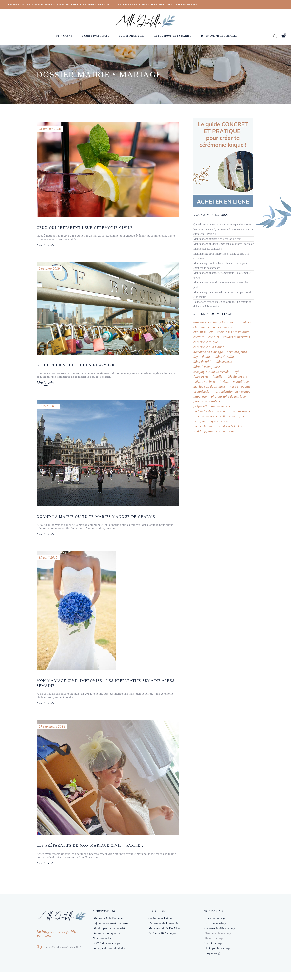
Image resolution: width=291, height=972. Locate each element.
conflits (213, 337)
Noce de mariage (214, 918)
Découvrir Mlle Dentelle (108, 918)
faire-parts (200, 376)
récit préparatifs (230, 416)
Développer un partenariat (109, 928)
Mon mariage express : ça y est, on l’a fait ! (217, 238)
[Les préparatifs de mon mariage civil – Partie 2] (108, 777)
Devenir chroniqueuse (106, 933)
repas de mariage (235, 411)
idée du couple (236, 376)
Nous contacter (102, 938)
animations (201, 322)
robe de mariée (203, 416)
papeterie (200, 396)
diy (195, 357)
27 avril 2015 (48, 406)
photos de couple (205, 401)
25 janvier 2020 (50, 129)
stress (221, 421)
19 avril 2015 (48, 557)
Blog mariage (212, 953)
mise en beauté (240, 386)
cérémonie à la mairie (208, 347)
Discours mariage (215, 923)
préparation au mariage (210, 406)
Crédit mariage (213, 943)
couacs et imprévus (236, 337)
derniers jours (237, 352)
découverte (224, 362)
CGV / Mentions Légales (108, 943)
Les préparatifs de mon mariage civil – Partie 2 (90, 845)
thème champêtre (205, 426)
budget (218, 322)
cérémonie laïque (205, 342)
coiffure (198, 337)
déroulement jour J (206, 367)
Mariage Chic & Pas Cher (164, 928)
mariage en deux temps (209, 386)
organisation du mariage (233, 391)
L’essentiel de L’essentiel (163, 923)
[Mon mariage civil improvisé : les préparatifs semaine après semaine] (76, 610)
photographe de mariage (228, 396)
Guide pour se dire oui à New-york (76, 365)
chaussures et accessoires (211, 327)
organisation (202, 391)
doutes (206, 357)
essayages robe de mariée (211, 372)
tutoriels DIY (230, 426)
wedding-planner (205, 431)
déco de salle (224, 357)
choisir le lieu (203, 332)
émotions (228, 431)
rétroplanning (203, 421)
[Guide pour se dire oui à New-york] (108, 308)
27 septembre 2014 (52, 726)
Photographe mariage (217, 948)
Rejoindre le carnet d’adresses (111, 923)
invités (224, 381)
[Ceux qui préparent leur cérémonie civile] (108, 169)
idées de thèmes (204, 381)
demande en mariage (208, 352)
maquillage (241, 381)
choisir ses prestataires (233, 332)
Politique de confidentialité (109, 948)
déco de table (202, 362)
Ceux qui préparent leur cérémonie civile (85, 228)
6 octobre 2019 (49, 268)
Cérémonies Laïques (161, 918)
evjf (236, 372)
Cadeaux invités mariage (219, 928)
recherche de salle (206, 411)
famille (217, 376)
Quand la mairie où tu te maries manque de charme (96, 517)
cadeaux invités (238, 322)
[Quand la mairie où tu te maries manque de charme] (108, 453)
